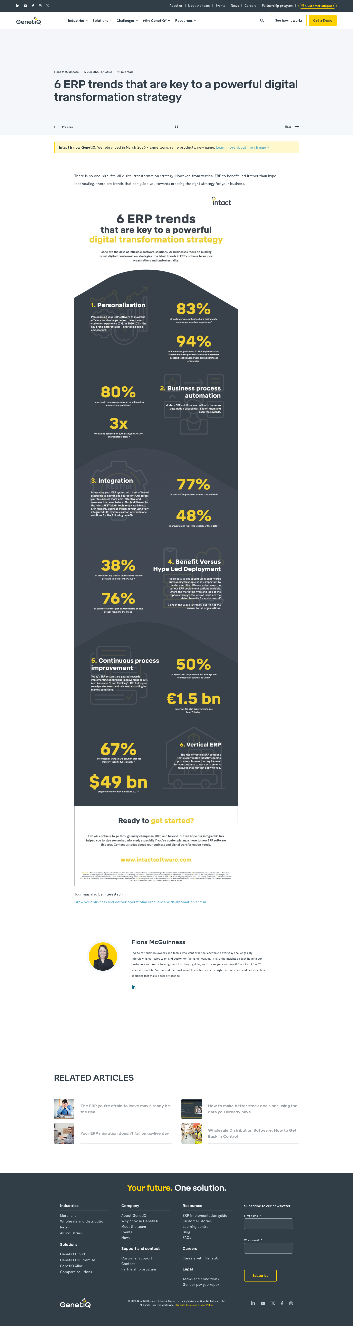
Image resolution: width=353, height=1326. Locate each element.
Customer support (136, 1258)
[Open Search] (262, 20)
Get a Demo (322, 20)
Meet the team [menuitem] (199, 5)
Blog (186, 1232)
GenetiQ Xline (71, 1266)
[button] (10, 1316)
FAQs (187, 1237)
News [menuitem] (235, 5)
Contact (128, 1263)
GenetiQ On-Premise (77, 1260)
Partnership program (138, 1269)
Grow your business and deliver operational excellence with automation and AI (140, 902)
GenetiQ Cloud (72, 1254)
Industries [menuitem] (76, 20)
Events (126, 1232)
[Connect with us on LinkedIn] (18, 6)
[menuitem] (317, 6)
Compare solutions (76, 1272)
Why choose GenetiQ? (140, 1221)
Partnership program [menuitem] (277, 5)
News (125, 1237)
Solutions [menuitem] (100, 20)
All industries (71, 1233)
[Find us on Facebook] (33, 6)
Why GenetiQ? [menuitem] (155, 20)
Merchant (68, 1215)
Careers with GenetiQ (201, 1258)
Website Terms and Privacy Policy (194, 1305)
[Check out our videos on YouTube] (25, 6)
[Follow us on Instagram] (40, 6)
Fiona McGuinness (66, 71)
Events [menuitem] (220, 5)
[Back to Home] (28, 20)
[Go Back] (176, 127)
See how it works (289, 20)
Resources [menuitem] (184, 20)
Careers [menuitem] (250, 5)
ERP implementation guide (205, 1215)
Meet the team (133, 1226)
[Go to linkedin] (134, 987)
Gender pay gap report (202, 1284)
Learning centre (196, 1226)
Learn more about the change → (242, 147)
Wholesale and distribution (82, 1221)
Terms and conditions (201, 1279)
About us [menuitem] (176, 5)
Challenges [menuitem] (125, 20)
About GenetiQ (133, 1215)
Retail (65, 1227)
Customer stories (197, 1221)
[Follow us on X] (46, 6)
